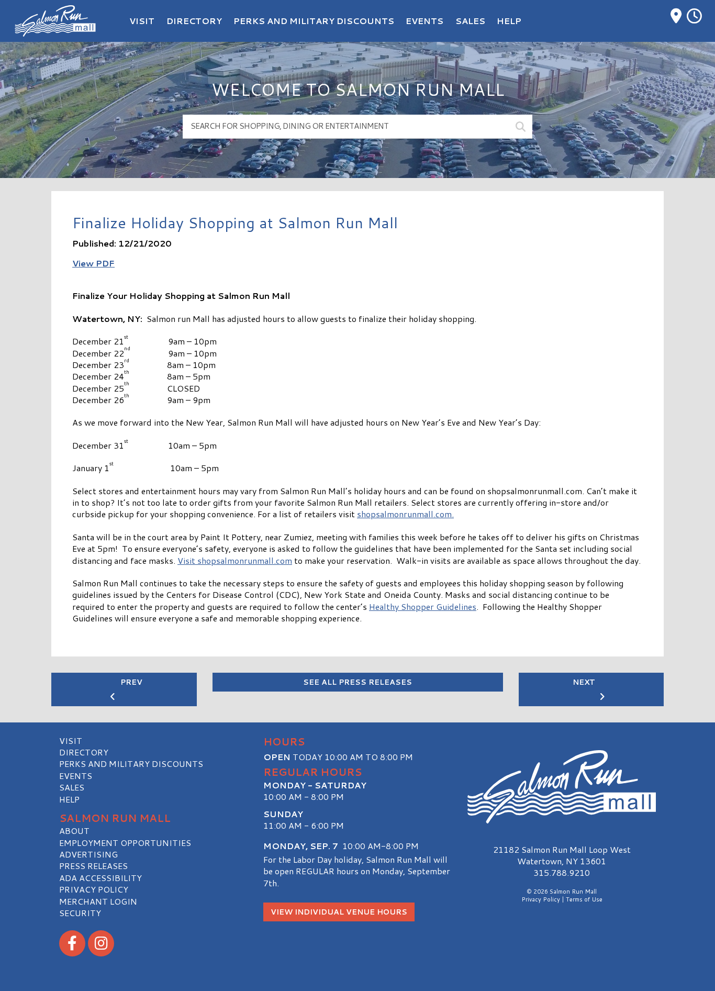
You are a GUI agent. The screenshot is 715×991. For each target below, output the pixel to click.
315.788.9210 (561, 872)
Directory (83, 752)
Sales (71, 787)
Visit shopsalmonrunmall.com (234, 560)
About (74, 831)
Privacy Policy (93, 889)
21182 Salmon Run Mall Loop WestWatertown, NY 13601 (562, 855)
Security (80, 913)
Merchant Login (98, 901)
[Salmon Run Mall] (561, 787)
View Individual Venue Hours (339, 912)
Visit (70, 740)
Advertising (88, 854)
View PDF (93, 263)
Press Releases (93, 866)
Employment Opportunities (125, 843)
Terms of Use (584, 899)
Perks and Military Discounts (131, 764)
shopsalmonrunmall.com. (405, 514)
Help (69, 799)
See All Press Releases (357, 682)
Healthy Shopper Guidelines (422, 606)
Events (75, 776)
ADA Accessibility (100, 878)
